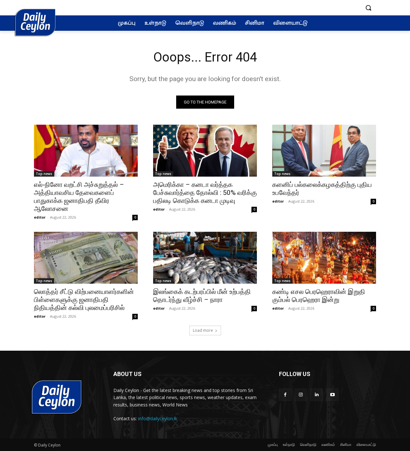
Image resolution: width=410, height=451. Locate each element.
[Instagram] (301, 394)
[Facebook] (285, 394)
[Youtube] (332, 394)
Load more (203, 330)
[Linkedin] (316, 394)
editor (39, 217)
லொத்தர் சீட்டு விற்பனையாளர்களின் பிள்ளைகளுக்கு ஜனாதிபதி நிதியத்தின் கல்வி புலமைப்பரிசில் (84, 300)
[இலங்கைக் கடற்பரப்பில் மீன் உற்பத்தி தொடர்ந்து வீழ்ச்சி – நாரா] (205, 258)
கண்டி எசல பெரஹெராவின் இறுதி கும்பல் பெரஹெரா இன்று (318, 296)
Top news (44, 173)
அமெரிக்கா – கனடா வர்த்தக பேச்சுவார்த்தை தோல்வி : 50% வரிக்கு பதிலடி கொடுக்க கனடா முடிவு (205, 193)
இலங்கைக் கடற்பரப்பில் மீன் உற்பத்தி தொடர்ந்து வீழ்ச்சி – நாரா (202, 296)
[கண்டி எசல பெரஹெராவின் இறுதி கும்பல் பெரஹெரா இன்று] (324, 258)
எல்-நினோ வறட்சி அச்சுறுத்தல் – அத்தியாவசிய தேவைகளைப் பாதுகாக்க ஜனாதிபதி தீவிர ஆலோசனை (79, 197)
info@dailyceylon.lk (157, 418)
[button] (368, 7)
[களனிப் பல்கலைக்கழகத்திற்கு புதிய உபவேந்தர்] (324, 151)
